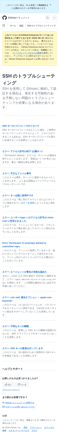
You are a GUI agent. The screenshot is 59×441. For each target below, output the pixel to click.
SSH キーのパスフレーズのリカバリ (21, 125)
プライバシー (36, 427)
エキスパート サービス (19, 430)
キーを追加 (28, 202)
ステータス (49, 427)
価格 (4, 430)
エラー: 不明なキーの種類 (15, 326)
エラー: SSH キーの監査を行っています (22, 348)
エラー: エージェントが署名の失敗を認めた (24, 271)
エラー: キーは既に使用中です (17, 195)
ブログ (35, 430)
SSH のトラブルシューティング (41, 25)
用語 (25, 427)
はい (10, 384)
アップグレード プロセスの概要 (27, 53)
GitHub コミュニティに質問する (19, 402)
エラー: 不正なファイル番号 (16, 173)
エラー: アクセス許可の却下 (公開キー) (22, 151)
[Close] (51, 4)
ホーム (13, 25)
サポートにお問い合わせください (20, 407)
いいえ (23, 384)
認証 (21, 25)
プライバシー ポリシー (11, 389)
